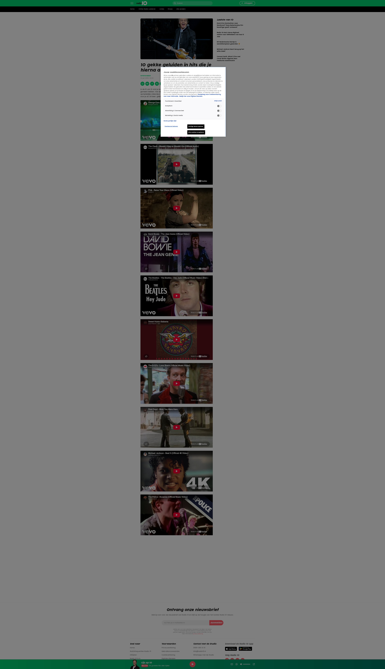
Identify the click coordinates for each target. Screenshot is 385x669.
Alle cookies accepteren (196, 132)
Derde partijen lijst (170, 121)
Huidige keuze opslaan (195, 126)
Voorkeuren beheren (171, 126)
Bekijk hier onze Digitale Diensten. (191, 96)
